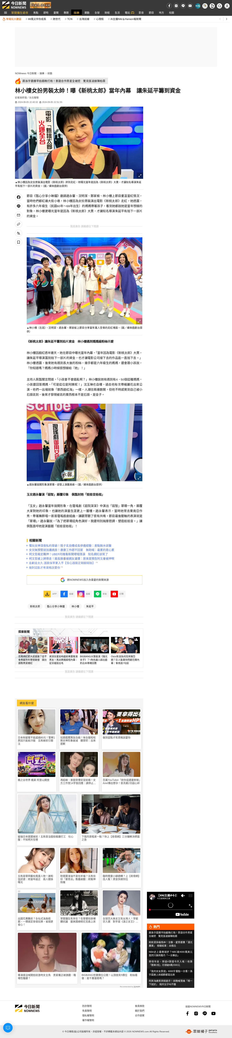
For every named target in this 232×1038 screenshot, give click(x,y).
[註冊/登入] (227, 6)
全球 (97, 12)
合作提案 (139, 1015)
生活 (117, 12)
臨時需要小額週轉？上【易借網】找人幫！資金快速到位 (121, 877)
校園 (171, 12)
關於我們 (139, 1010)
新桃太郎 (35, 606)
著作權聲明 (88, 1020)
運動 (86, 12)
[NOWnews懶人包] (205, 6)
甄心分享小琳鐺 (56, 606)
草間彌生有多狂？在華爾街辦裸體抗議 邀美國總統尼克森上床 (78, 920)
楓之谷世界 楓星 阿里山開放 (33, 780)
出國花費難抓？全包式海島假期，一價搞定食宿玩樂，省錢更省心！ (35, 921)
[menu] (5, 12)
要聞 (56, 12)
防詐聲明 (87, 1006)
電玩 (127, 12)
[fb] (169, 5)
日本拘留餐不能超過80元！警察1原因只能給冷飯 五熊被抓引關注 (36, 740)
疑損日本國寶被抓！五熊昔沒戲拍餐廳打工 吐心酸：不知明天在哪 (45, 838)
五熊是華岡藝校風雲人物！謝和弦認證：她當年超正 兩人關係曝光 (35, 879)
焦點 (35, 12)
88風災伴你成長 (37, 19)
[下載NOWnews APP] (212, 6)
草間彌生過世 (19, 13)
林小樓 (75, 606)
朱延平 (90, 606)
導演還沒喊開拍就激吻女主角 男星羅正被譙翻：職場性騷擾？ (47, 976)
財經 (107, 12)
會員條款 (139, 1006)
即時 (45, 12)
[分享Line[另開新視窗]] (18, 206)
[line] (183, 5)
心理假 (100, 19)
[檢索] (219, 6)
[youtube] (190, 5)
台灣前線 (84, 19)
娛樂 (76, 13)
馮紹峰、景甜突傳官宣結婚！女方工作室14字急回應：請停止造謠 (78, 782)
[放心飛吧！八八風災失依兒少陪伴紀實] (40, 4)
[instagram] (176, 5)
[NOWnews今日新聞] (14, 5)
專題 (66, 12)
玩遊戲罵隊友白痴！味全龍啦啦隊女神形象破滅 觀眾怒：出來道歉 (78, 740)
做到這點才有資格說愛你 (117, 737)
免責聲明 (87, 1010)
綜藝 (50, 73)
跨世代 (56, 19)
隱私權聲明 (88, 1015)
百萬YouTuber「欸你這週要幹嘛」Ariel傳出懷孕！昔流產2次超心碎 (121, 781)
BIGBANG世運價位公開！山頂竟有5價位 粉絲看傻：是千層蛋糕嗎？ (109, 976)
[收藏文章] (18, 242)
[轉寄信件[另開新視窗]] (18, 215)
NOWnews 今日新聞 (25, 73)
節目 (151, 12)
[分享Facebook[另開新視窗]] (18, 197)
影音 (141, 12)
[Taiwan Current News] (197, 6)
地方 (161, 12)
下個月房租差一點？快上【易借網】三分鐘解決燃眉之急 (111, 838)
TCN (69, 19)
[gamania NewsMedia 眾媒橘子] (201, 1031)
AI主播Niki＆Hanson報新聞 (125, 19)
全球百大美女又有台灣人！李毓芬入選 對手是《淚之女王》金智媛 (120, 920)
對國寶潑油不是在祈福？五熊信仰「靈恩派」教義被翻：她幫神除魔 (78, 879)
